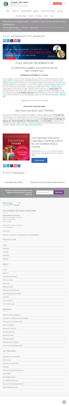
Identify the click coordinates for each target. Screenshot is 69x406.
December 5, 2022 (39, 36)
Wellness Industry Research (11, 315)
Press (52, 16)
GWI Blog (6, 297)
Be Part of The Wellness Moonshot (14, 384)
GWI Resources (8, 300)
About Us (6, 273)
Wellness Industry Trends (10, 342)
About (8, 11)
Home (5, 269)
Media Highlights (8, 287)
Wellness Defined (26, 11)
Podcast (31, 16)
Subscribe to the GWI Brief (11, 290)
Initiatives (60, 11)
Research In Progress (9, 328)
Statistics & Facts (8, 335)
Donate (57, 3)
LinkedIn (5, 252)
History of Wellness (9, 325)
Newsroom (6, 283)
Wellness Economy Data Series (12, 321)
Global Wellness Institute (18, 36)
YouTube (5, 258)
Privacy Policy (6, 234)
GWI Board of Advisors (10, 276)
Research (36, 11)
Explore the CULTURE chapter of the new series (48, 182)
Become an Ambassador (10, 363)
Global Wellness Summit (10, 387)
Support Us (15, 11)
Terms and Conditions (23, 234)
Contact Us (6, 231)
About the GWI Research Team (12, 345)
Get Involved (7, 360)
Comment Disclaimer (34, 234)
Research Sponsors (9, 332)
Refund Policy (13, 234)
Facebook (6, 248)
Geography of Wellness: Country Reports (15, 318)
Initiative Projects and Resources (13, 370)
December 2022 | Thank (13, 182)
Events (46, 16)
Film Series (39, 16)
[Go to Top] (64, 402)
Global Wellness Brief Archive (12, 293)
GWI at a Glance (8, 280)
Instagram (6, 255)
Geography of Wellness (48, 11)
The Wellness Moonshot (10, 380)
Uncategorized (19, 173)
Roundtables (7, 373)
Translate (17, 205)
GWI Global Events (9, 304)
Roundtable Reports (9, 377)
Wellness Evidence (21, 16)
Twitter (5, 245)
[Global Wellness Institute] (16, 4)
